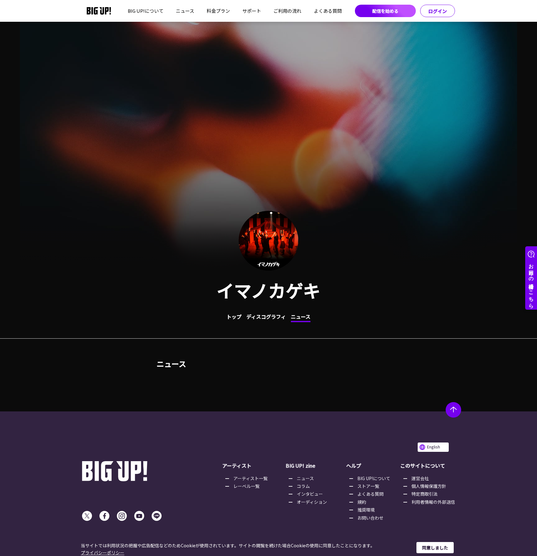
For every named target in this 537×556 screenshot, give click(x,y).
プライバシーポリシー (102, 552)
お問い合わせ (370, 518)
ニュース (185, 10)
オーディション (312, 502)
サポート (251, 10)
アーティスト (236, 465)
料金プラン (218, 10)
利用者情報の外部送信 (433, 502)
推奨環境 (366, 510)
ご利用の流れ (287, 10)
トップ (234, 316)
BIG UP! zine (300, 465)
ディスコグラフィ (266, 316)
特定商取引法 (424, 494)
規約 (361, 502)
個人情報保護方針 (428, 486)
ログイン (437, 11)
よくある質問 (328, 10)
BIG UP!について (145, 10)
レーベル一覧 (246, 486)
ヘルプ (353, 465)
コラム (303, 486)
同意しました (435, 547)
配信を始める (385, 11)
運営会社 (420, 478)
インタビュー (310, 494)
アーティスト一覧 (250, 478)
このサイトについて (422, 465)
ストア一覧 (368, 486)
